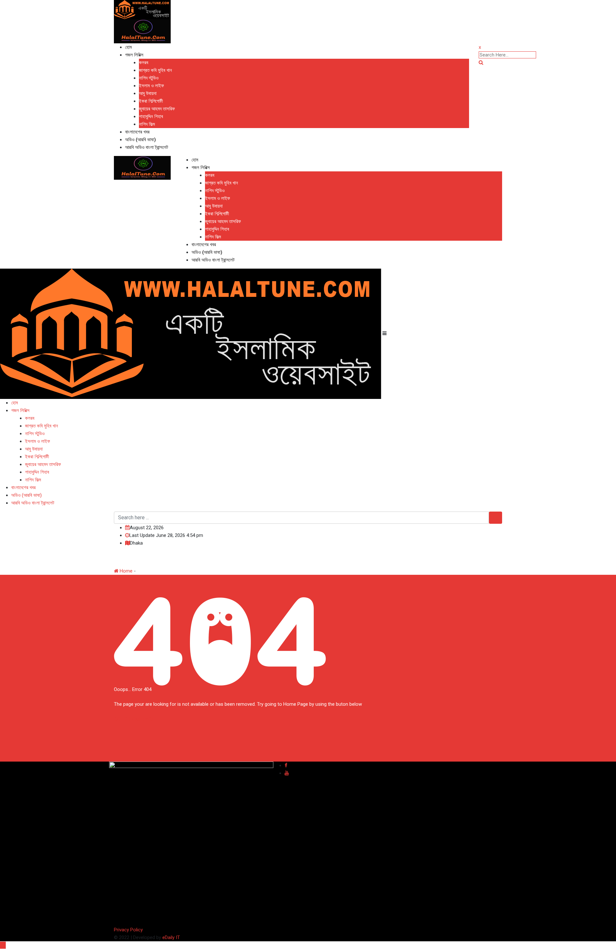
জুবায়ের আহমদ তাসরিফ (157, 109)
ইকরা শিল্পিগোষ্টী (151, 101)
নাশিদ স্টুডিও (148, 78)
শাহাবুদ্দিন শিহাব (151, 116)
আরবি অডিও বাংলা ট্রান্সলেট (146, 147)
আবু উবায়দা (148, 93)
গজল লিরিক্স (134, 55)
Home (125, 571)
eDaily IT (171, 937)
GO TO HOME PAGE (134, 719)
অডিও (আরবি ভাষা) (140, 139)
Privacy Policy (128, 930)
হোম (128, 47)
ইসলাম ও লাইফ (151, 86)
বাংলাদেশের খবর (137, 132)
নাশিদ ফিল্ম (147, 124)
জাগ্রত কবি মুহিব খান (155, 70)
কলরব (143, 62)
